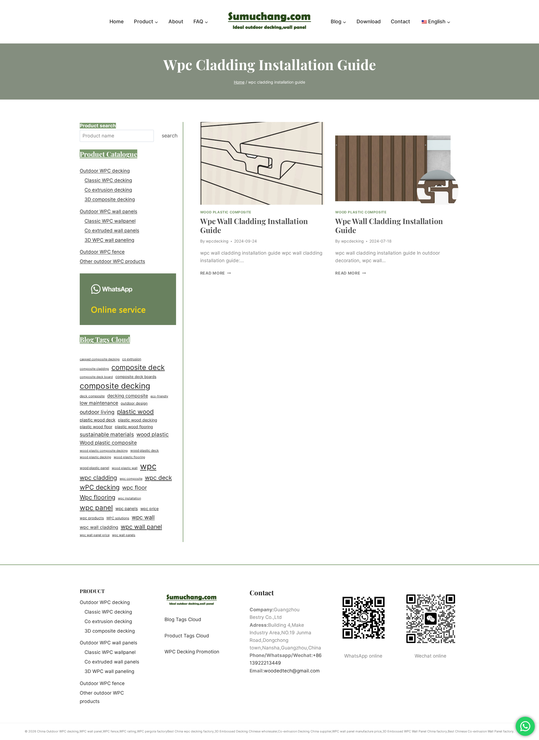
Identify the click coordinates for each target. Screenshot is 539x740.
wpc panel (96, 507)
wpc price (149, 508)
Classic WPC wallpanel (110, 221)
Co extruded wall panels (111, 230)
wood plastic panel (94, 468)
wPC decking (100, 487)
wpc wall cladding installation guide (254, 225)
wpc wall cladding (99, 527)
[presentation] (262, 163)
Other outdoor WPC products (112, 261)
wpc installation (129, 498)
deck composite (92, 396)
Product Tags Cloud (187, 635)
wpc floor (134, 487)
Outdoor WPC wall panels (108, 211)
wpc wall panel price (94, 535)
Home (116, 21)
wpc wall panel (141, 526)
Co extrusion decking (108, 190)
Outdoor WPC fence (102, 252)
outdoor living (97, 412)
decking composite (127, 395)
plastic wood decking (137, 420)
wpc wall (143, 517)
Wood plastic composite (108, 443)
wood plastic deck (144, 451)
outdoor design (134, 403)
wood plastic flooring (129, 457)
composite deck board (96, 377)
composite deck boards (135, 377)
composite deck (138, 367)
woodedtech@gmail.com (292, 671)
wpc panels (126, 508)
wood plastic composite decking (104, 451)
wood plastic (152, 434)
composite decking (115, 386)
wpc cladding (98, 477)
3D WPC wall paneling (109, 240)
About (175, 21)
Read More (215, 273)
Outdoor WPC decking (105, 171)
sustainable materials (107, 434)
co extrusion (131, 359)
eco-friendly (159, 396)
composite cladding (94, 369)
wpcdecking (217, 241)
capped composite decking (100, 359)
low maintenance (99, 403)
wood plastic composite (225, 212)
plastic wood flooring (134, 427)
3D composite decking (109, 199)
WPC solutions (117, 518)
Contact (400, 21)
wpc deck (158, 477)
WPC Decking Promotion (192, 651)
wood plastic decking (95, 457)
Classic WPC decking (108, 180)
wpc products (92, 518)
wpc (148, 466)
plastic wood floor (96, 427)
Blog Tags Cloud (183, 619)
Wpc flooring (97, 497)
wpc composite (131, 479)
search (170, 136)
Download (369, 21)
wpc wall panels (123, 535)
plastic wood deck (97, 420)
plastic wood (135, 411)
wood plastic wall (125, 468)
